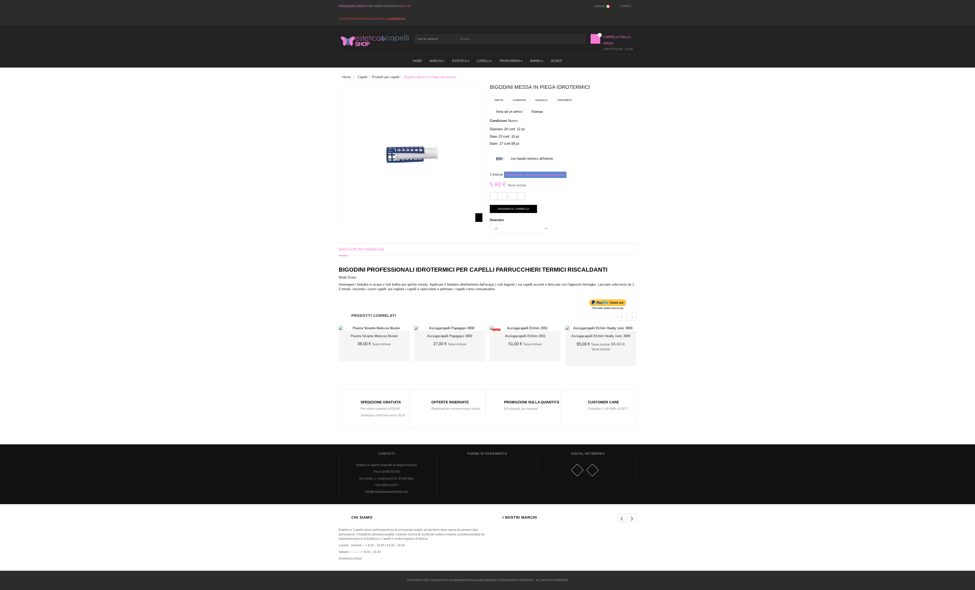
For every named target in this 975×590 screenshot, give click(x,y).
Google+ (541, 100)
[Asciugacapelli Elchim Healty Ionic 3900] (601, 328)
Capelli (362, 77)
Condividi (519, 100)
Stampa (537, 111)
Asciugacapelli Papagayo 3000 (449, 336)
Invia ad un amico (509, 111)
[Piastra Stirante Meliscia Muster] (374, 328)
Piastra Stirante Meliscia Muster (374, 336)
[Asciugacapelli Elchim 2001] (525, 328)
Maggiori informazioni (361, 249)
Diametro (497, 220)
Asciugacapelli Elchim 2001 (525, 336)
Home (346, 77)
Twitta (498, 100)
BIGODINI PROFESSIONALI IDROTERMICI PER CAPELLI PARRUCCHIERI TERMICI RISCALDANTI (473, 269)
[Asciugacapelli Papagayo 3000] (449, 328)
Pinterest (564, 100)
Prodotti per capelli (385, 77)
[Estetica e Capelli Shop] (374, 40)
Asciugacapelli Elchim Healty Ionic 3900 (600, 336)
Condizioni (498, 121)
